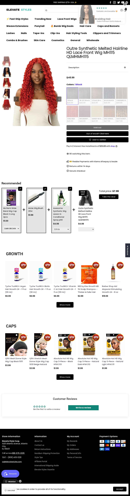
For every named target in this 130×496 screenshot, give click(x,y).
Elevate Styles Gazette (44, 469)
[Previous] (6, 59)
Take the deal (108, 196)
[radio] (72, 96)
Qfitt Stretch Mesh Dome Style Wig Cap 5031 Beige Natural (39, 361)
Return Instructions (43, 449)
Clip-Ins (55, 33)
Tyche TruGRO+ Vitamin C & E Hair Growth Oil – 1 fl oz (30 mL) (65, 289)
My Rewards (72, 441)
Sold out (97, 127)
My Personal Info (74, 453)
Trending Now (43, 18)
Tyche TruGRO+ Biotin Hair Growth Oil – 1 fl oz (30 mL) (40, 289)
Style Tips (39, 457)
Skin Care (39, 40)
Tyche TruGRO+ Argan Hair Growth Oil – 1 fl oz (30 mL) (15, 289)
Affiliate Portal (41, 461)
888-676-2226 (18, 453)
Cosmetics (57, 40)
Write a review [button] (83, 407)
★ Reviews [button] (127, 250)
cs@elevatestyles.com (12, 462)
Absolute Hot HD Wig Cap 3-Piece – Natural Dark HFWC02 (88, 361)
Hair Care (85, 26)
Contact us (39, 445)
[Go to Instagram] (114, 2)
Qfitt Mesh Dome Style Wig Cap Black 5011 (16, 360)
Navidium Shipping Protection (47, 453)
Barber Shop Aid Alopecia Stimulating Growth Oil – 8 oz (112, 289)
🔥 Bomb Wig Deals (62, 26)
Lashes (10, 33)
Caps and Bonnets (108, 26)
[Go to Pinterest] (126, 2)
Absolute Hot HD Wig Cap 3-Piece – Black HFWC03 (63, 361)
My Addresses (73, 449)
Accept (119, 489)
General (75, 40)
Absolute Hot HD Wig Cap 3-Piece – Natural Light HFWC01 (112, 361)
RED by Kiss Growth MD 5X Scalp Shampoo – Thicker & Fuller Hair (88, 289)
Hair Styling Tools (76, 33)
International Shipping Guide (47, 465)
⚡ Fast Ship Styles (17, 18)
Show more (65, 304)
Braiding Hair (103, 18)
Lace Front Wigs (67, 18)
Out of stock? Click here (97, 133)
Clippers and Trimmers (107, 33)
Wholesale (92, 40)
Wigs (86, 18)
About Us (38, 441)
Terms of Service (74, 457)
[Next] (6, 107)
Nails (24, 33)
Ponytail (39, 26)
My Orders (71, 445)
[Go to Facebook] (110, 2)
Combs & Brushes (17, 40)
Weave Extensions (17, 26)
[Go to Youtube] (122, 2)
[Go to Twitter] (118, 2)
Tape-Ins (38, 33)
